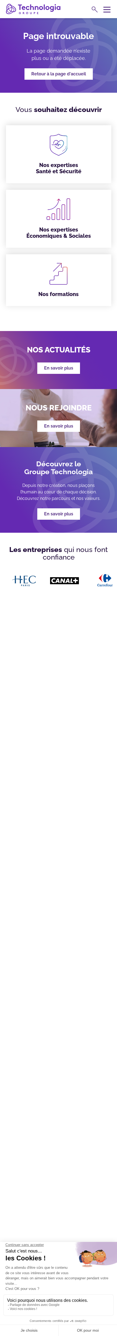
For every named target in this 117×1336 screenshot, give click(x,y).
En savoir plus (58, 513)
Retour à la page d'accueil (58, 73)
